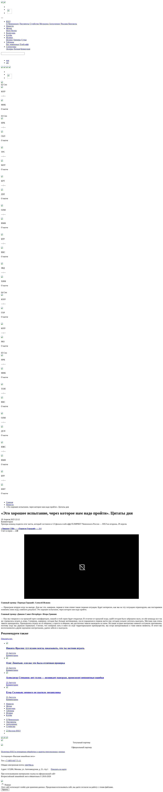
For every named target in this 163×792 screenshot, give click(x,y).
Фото (8, 31)
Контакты (72, 24)
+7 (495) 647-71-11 (13, 761)
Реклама (64, 24)
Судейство (34, 24)
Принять (5, 790)
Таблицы (10, 42)
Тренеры (17, 40)
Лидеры (9, 49)
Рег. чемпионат (12, 44)
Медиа (9, 28)
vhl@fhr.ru (29, 765)
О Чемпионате (12, 24)
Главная (9, 502)
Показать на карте (58, 769)
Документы (24, 24)
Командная (25, 49)
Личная (16, 49)
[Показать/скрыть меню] (2, 17)
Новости (10, 26)
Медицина (44, 24)
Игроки (9, 37)
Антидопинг (54, 24)
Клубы (9, 35)
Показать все (7, 639)
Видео (14, 31)
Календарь (10, 33)
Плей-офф (24, 44)
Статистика (11, 47)
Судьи (24, 40)
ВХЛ (8, 21)
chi (7, 63)
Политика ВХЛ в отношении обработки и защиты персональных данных (33, 752)
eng (7, 60)
